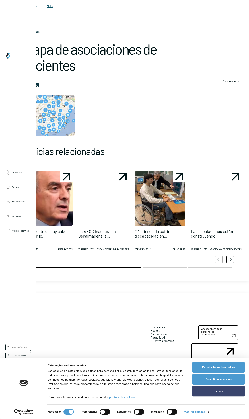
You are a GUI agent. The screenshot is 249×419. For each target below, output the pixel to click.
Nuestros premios (20, 230)
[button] (47, 212)
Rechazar (219, 391)
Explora (15, 187)
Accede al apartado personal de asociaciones (211, 331)
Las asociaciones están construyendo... (212, 233)
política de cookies (122, 397)
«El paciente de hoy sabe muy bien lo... (44, 233)
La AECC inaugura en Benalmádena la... (97, 233)
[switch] (105, 412)
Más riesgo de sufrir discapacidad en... (152, 233)
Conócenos (17, 172)
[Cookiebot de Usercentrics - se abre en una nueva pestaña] (24, 412)
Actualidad (17, 216)
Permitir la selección (219, 379)
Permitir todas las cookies (218, 367)
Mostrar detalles (194, 411)
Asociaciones (18, 201)
